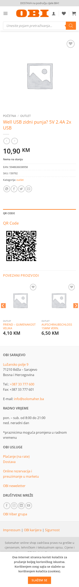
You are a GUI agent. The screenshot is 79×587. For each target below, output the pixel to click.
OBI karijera (33, 530)
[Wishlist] (64, 13)
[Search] (71, 26)
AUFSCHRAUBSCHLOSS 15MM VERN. (57, 326)
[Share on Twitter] (21, 188)
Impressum (12, 530)
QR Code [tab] (9, 213)
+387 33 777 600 (22, 384)
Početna (9, 116)
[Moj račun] (54, 13)
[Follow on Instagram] (14, 505)
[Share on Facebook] (14, 188)
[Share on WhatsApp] (6, 188)
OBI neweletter (14, 486)
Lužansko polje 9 (15, 364)
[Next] (75, 314)
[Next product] (6, 141)
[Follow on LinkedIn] (21, 505)
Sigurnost (52, 530)
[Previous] (3, 314)
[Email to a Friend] (28, 188)
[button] (5, 13)
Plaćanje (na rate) (16, 456)
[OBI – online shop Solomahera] (32, 13)
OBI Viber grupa (15, 514)
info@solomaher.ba (29, 399)
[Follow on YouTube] (28, 505)
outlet (25, 116)
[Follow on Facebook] (6, 505)
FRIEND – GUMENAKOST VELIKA (19, 326)
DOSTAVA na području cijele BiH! (39, 3)
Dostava (9, 462)
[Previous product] (14, 141)
